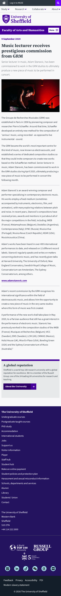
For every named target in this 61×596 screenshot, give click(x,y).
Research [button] (19, 9)
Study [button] (4, 9)
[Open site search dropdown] (58, 3)
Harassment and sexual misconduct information (25, 478)
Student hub (7, 464)
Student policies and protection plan (19, 473)
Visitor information (10, 450)
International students (12, 436)
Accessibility (31, 580)
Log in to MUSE (17, 2)
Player (4, 455)
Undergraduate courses (13, 417)
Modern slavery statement (16, 585)
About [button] (55, 9)
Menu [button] (51, 30)
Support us (7, 445)
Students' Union (9, 497)
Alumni (5, 488)
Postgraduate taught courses (15, 421)
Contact (5, 502)
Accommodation (9, 431)
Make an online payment (13, 469)
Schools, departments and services (18, 483)
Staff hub (6, 459)
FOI (41, 580)
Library (5, 492)
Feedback (8, 580)
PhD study (6, 426)
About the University (16, 386)
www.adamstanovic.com (14, 280)
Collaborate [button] (38, 9)
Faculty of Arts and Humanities (23, 30)
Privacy (19, 580)
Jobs (3, 440)
